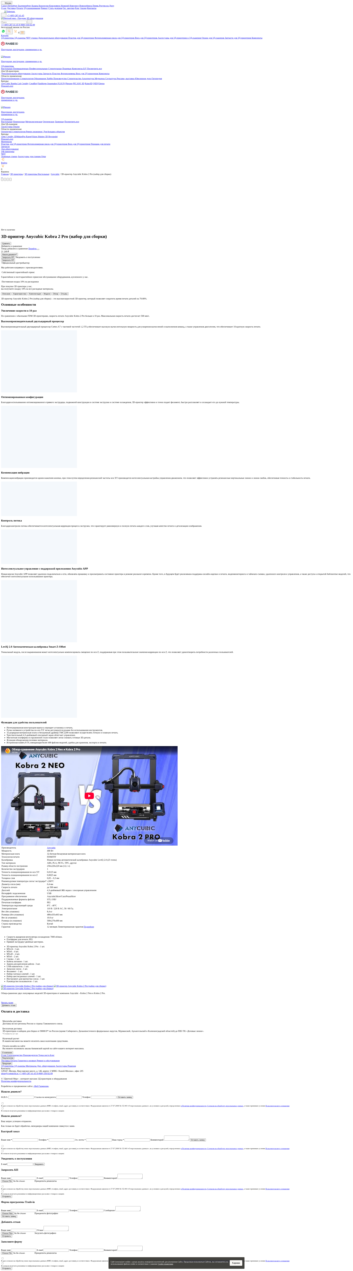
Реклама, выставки (126, 78)
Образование (40, 78)
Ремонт (44, 8)
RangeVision (32, 136)
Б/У (85, 68)
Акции (83, 8)
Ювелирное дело (143, 78)
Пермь (96, 6)
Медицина (100, 78)
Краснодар (44, 6)
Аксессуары (37, 73)
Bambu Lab (16, 83)
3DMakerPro (20, 136)
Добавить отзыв (8, 1005)
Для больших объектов (54, 131)
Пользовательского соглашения (277, 1106)
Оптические (48, 121)
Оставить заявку (125, 1097)
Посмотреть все (94, 68)
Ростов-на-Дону (106, 6)
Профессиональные (38, 68)
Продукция (6, 1063)
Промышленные (21, 68)
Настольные (7, 68)
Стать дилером (55, 8)
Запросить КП (8, 257)
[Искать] (29, 22)
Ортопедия (157, 78)
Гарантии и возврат (27, 1060)
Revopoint (53, 136)
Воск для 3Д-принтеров (146, 38)
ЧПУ (3, 154)
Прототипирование (10, 78)
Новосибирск (86, 6)
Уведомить (39, 1164)
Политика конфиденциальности (16, 1081)
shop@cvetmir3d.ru (10, 1073)
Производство (60, 78)
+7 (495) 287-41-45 (15, 15)
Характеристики (19, 294)
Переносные (19, 121)
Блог (77, 8)
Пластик (56, 73)
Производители (30, 1055)
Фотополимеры (68, 73)
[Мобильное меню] (3, 15)
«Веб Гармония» (41, 1086)
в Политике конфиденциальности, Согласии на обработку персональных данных (212, 1106)
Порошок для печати (100, 144)
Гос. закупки (69, 8)
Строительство (74, 78)
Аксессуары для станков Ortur (32, 156)
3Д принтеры (7, 1066)
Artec (3, 136)
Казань (35, 6)
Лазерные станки (9, 156)
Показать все (7, 86)
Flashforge (42, 83)
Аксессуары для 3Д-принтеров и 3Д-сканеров (180, 38)
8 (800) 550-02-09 (27, 25)
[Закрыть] (38, 249)
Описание (6, 294)
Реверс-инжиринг (34, 131)
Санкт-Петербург (9, 6)
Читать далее (7, 1002)
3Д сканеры (20, 1066)
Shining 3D (43, 136)
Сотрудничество (15, 1055)
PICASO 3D (78, 83)
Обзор (55, 294)
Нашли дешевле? (9, 254)
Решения (72, 1066)
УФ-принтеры (7, 151)
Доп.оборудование (10, 149)
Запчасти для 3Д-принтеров (238, 38)
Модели (47, 294)
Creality (25, 83)
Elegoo (101, 83)
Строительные (55, 68)
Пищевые (67, 68)
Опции (16, 126)
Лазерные (59, 121)
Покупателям (7, 1058)
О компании (7, 1053)
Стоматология (27, 78)
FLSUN (61, 83)
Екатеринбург (25, 6)
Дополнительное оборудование (53, 38)
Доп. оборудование (46, 1066)
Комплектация (35, 294)
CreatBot (33, 83)
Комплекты (257, 38)
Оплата (19, 8)
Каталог (5, 35)
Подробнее (89, 927)
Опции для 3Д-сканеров (213, 38)
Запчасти (47, 73)
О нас (3, 8)
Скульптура (111, 78)
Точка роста (44, 1055)
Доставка (11, 8)
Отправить (6, 1196)
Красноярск (55, 6)
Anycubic (51, 848)
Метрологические (33, 121)
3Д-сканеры (20, 38)
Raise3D (89, 83)
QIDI (95, 83)
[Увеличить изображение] (1, 176)
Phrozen (69, 83)
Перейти (32, 248)
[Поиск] (9, 31)
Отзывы (64, 294)
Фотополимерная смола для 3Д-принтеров (114, 38)
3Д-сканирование (32, 8)
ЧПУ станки (32, 38)
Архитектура (88, 78)
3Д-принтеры (7, 38)
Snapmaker (52, 83)
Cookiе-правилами (165, 1264)
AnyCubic (6, 83)
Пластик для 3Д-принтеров (81, 38)
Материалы (6, 141)
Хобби (50, 78)
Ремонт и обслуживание (48, 1060)
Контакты (91, 8)
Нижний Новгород (70, 6)
